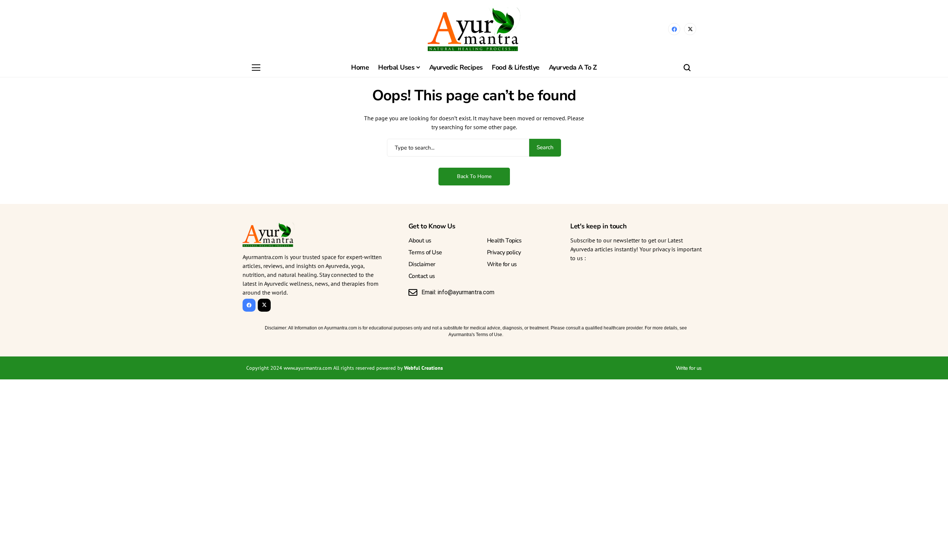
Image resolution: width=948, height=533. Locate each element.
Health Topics (504, 241)
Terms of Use (425, 252)
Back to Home (474, 176)
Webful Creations (423, 368)
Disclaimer (421, 264)
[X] (690, 29)
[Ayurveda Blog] (474, 29)
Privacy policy (504, 252)
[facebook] (674, 29)
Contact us (421, 276)
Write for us (502, 264)
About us (419, 241)
